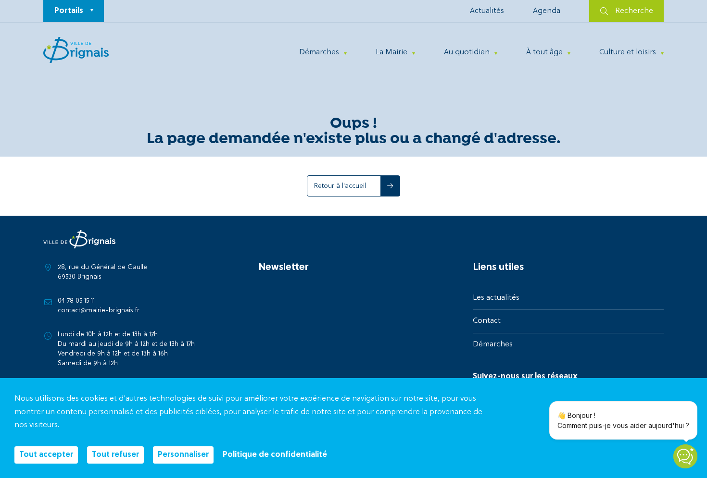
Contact (487, 321)
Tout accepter (46, 455)
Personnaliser (183, 455)
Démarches (319, 52)
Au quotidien (467, 52)
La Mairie (391, 52)
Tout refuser (115, 455)
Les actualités (496, 298)
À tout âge (544, 52)
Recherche (634, 11)
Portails (68, 11)
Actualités (487, 11)
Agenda (546, 11)
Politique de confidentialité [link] (275, 455)
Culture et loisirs (627, 52)
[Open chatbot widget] (685, 456)
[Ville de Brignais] (76, 50)
